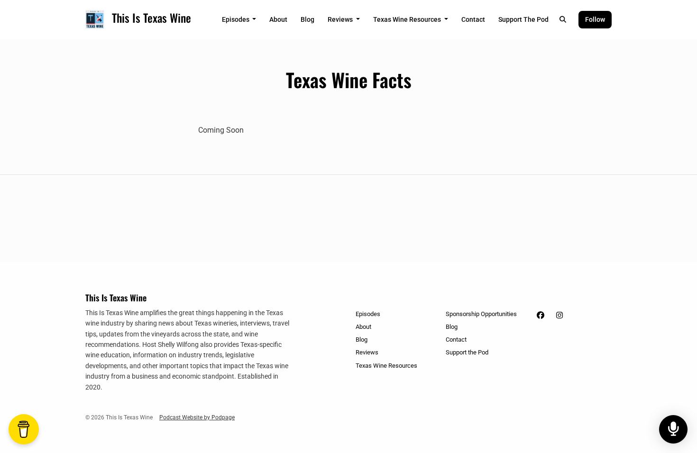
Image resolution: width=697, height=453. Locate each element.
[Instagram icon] (559, 316)
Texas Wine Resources (407, 19)
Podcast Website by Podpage (197, 417)
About (278, 19)
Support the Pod (523, 19)
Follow (595, 19)
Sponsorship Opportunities (481, 313)
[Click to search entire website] (563, 19)
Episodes (236, 19)
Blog (307, 19)
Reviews (341, 19)
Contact (473, 19)
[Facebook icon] (540, 316)
